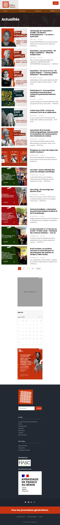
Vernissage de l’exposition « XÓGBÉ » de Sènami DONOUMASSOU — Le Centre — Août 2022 (42, 34)
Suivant (38, 268)
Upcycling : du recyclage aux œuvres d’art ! (42, 190)
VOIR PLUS (34, 46)
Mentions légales (21, 516)
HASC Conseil (34, 522)
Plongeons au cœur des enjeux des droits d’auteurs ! (44, 151)
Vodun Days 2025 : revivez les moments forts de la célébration (43, 111)
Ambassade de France (24, 450)
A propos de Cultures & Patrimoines (27, 422)
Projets (20, 424)
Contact (41, 516)
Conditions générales (32, 516)
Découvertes (22, 11)
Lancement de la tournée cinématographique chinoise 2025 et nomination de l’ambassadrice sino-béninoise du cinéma (44, 133)
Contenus (20, 433)
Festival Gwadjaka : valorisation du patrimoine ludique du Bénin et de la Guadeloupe (43, 211)
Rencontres (38, 11)
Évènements (21, 430)
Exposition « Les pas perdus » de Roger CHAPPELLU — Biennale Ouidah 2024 (43, 53)
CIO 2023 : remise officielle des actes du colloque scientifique (42, 171)
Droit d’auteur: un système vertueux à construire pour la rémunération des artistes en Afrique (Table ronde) (42, 252)
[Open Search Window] (58, 11)
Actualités (40, 39)
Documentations (22, 426)
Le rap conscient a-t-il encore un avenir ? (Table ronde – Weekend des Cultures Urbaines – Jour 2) (43, 231)
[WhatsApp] (56, 11)
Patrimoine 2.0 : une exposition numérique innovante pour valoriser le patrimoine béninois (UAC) (43, 93)
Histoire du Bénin (22, 446)
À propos (5, 11)
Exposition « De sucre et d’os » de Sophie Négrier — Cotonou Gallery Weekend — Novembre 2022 (43, 73)
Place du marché (22, 435)
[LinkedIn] (55, 11)
